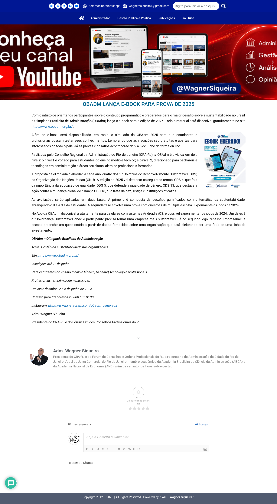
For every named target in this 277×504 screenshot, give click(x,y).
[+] (140, 448)
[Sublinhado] (97, 449)
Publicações (166, 18)
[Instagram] (51, 6)
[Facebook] (70, 6)
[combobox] (196, 6)
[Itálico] (92, 449)
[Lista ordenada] (108, 449)
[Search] (223, 6)
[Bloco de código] (124, 449)
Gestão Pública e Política (134, 18)
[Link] (129, 449)
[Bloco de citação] (119, 449)
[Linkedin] (64, 6)
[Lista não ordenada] (113, 449)
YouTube (188, 18)
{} (134, 448)
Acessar (203, 424)
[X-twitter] (57, 6)
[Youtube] (76, 6)
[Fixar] (103, 449)
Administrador (100, 18)
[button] (4, 62)
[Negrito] (87, 449)
